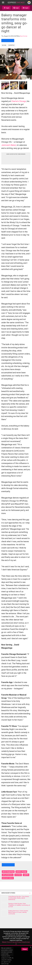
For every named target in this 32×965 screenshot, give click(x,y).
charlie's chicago (21, 871)
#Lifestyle (11, 45)
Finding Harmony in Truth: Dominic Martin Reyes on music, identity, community (18, 912)
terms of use (5, 963)
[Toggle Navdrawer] (3, 2)
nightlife (26, 875)
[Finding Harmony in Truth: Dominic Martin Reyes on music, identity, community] (4, 913)
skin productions (7, 875)
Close (25, 949)
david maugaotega (8, 871)
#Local (4, 45)
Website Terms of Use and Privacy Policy (13, 942)
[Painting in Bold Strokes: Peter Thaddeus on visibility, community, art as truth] (4, 906)
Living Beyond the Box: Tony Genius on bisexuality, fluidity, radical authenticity (18, 898)
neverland (18, 875)
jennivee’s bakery (7, 878)
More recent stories (9, 893)
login (7, 8)
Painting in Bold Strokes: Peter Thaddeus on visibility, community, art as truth (19, 905)
